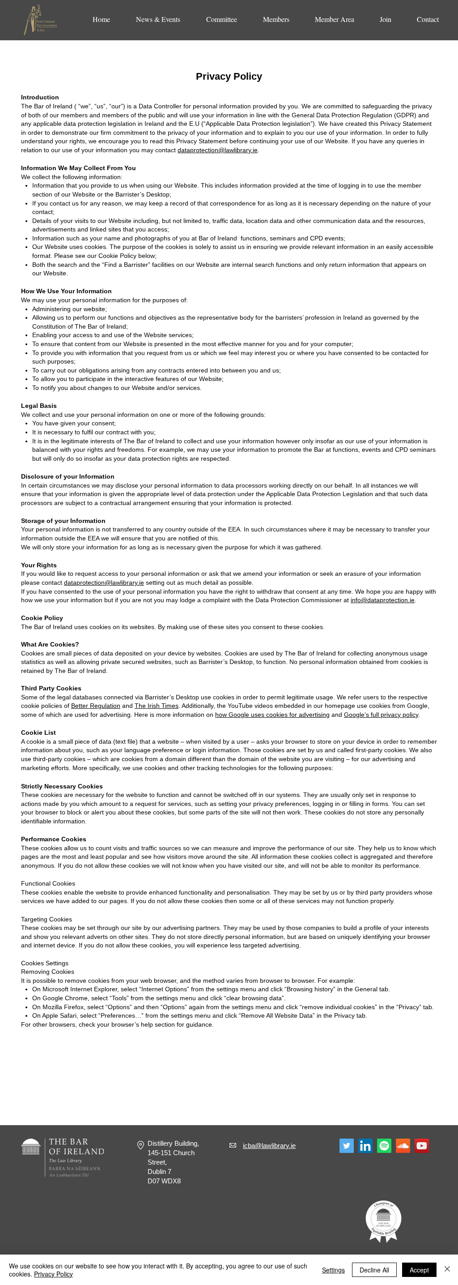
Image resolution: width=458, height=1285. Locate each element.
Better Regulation (95, 705)
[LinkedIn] (365, 1146)
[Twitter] (346, 1146)
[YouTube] (422, 1146)
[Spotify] (384, 1146)
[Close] (447, 1270)
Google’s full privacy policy (381, 714)
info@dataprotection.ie (383, 600)
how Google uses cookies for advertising (272, 714)
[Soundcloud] (403, 1146)
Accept (419, 1269)
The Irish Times (156, 705)
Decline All (374, 1269)
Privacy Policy (53, 1273)
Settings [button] (333, 1269)
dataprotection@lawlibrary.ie (218, 150)
